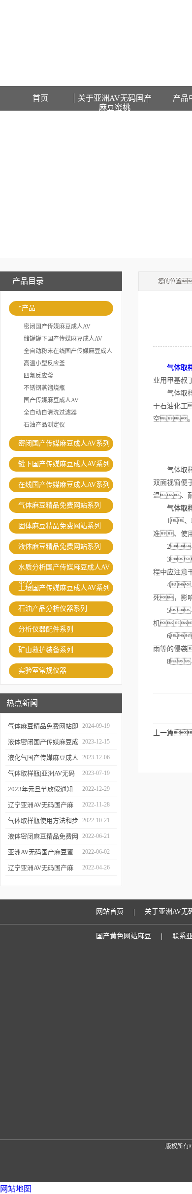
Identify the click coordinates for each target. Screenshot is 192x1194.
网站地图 (16, 1189)
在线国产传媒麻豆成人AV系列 (64, 484)
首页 (40, 98)
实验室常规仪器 (42, 670)
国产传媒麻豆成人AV (51, 400)
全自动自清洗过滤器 (50, 412)
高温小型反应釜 (44, 363)
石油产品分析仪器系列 (52, 608)
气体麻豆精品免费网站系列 (59, 505)
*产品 (26, 308)
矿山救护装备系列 (45, 650)
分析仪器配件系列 (45, 629)
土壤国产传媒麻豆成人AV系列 (64, 588)
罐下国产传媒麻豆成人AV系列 (64, 464)
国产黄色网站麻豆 (123, 936)
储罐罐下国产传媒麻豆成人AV (63, 338)
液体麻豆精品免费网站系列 (59, 546)
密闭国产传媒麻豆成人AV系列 (64, 443)
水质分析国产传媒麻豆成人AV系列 (64, 569)
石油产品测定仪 (44, 424)
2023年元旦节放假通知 (40, 789)
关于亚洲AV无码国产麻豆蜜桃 (115, 98)
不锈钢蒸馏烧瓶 (44, 388)
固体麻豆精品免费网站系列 (59, 526)
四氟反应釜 (38, 375)
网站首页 (110, 911)
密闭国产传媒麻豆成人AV (57, 326)
